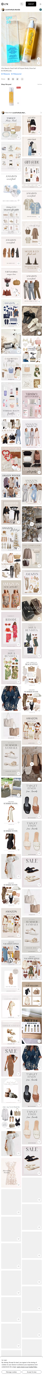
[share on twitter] (17, 79)
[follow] (40, 9)
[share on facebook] (8, 79)
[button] (40, 4)
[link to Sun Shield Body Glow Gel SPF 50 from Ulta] (11, 96)
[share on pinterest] (13, 79)
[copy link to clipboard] (22, 79)
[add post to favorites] (38, 63)
